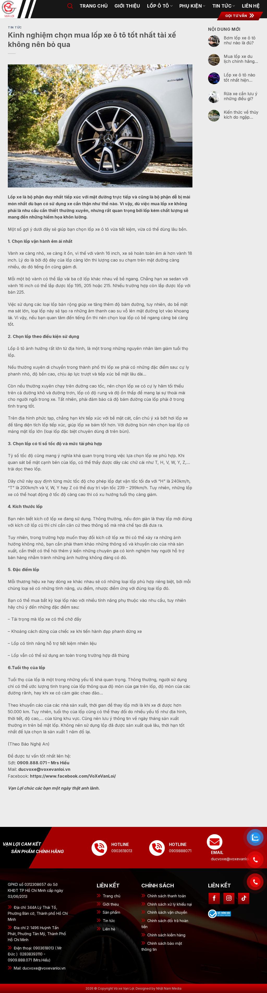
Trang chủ (111, 896)
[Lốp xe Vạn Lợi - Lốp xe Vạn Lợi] (22, 9)
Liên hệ (109, 929)
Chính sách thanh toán (166, 896)
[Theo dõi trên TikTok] (243, 898)
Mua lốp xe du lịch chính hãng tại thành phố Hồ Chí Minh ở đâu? (240, 59)
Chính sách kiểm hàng (166, 935)
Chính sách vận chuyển (167, 912)
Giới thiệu (127, 6)
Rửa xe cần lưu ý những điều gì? (240, 96)
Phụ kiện (190, 6)
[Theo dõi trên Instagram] (229, 898)
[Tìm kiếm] (70, 6)
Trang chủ (94, 6)
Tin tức (222, 6)
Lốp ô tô (158, 6)
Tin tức (109, 920)
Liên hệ (251, 6)
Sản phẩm (111, 912)
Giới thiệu (111, 904)
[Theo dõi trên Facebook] (214, 898)
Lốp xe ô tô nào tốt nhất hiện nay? (239, 77)
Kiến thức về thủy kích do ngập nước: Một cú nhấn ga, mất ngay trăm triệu (241, 115)
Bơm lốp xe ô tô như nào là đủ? (240, 40)
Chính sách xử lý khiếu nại (169, 904)
